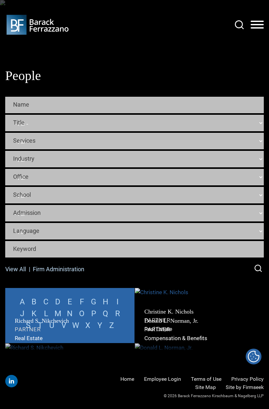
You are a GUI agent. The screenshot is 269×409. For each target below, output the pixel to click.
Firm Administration (58, 269)
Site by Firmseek (245, 387)
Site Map (205, 387)
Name (21, 104)
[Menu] (257, 25)
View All (15, 269)
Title (19, 122)
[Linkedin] (11, 381)
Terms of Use (206, 379)
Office (21, 176)
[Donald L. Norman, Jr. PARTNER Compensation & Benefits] (199, 347)
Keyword (24, 248)
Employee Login (162, 379)
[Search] (239, 24)
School (22, 194)
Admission (27, 212)
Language (26, 230)
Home (127, 379)
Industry (23, 158)
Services (24, 140)
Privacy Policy (247, 379)
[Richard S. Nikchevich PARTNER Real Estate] (69, 347)
